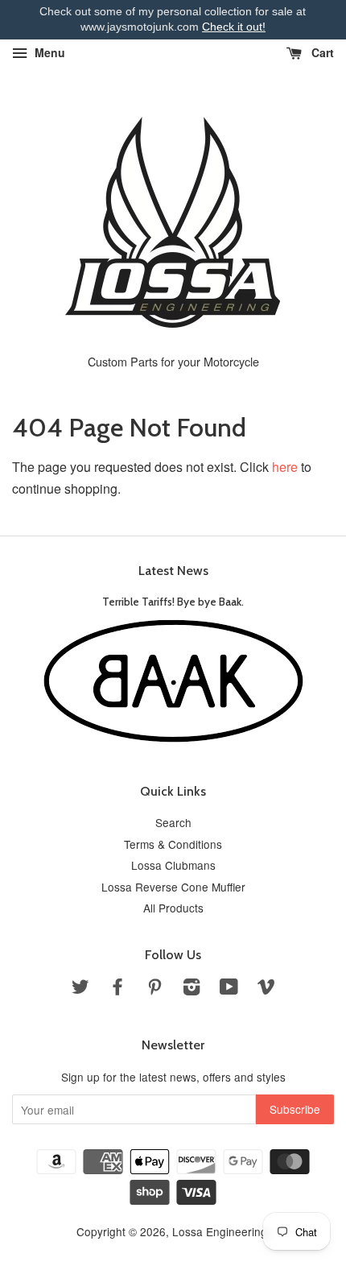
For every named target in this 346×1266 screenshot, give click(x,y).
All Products (173, 908)
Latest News (173, 570)
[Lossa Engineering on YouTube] (229, 989)
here (285, 466)
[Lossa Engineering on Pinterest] (154, 989)
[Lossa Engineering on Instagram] (191, 989)
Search (173, 822)
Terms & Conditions (173, 844)
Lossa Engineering (219, 1231)
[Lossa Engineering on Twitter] (80, 989)
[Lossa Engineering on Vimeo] (266, 989)
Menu (48, 52)
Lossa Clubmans (173, 865)
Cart (321, 52)
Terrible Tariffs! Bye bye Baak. (173, 601)
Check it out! (234, 26)
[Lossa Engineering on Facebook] (117, 989)
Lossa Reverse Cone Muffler (173, 887)
